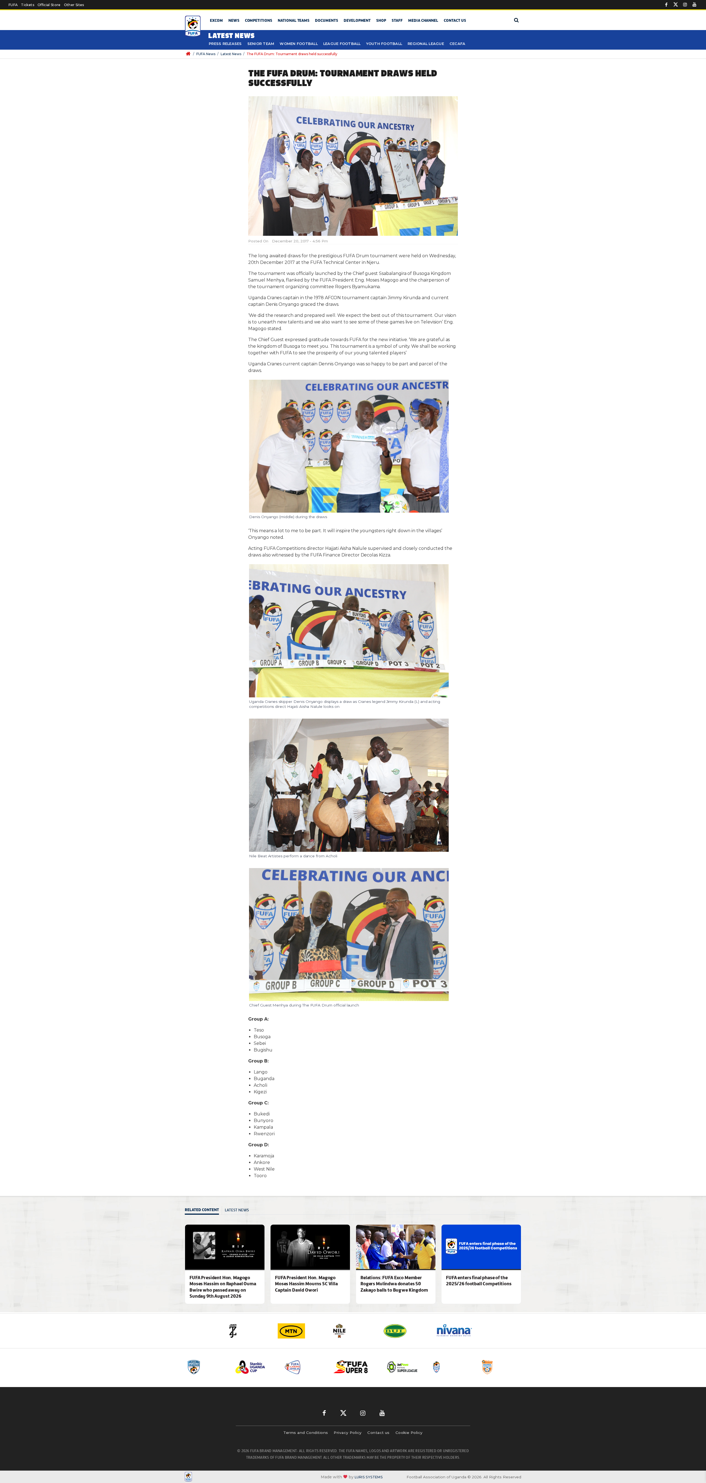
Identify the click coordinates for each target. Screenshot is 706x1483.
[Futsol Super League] (354, 1367)
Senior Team (260, 44)
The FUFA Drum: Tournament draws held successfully (292, 54)
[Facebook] (666, 5)
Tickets (27, 5)
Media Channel (423, 20)
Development (357, 20)
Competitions (258, 20)
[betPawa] (458, 1331)
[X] (675, 5)
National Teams (293, 20)
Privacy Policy (348, 1432)
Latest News (231, 54)
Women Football (299, 44)
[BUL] (353, 1331)
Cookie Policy (409, 1432)
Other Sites (74, 5)
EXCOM (216, 20)
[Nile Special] (300, 1331)
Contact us (455, 20)
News (233, 20)
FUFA (13, 5)
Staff (397, 20)
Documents (326, 20)
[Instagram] (685, 5)
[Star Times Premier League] (452, 1367)
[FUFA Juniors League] (255, 1367)
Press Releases (225, 44)
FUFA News (205, 54)
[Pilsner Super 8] (305, 1367)
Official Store (49, 5)
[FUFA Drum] (403, 1367)
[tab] (203, 1210)
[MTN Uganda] (248, 1331)
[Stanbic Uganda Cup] (206, 1367)
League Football (342, 44)
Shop (381, 20)
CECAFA (458, 44)
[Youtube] (694, 5)
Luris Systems (369, 1477)
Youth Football (384, 44)
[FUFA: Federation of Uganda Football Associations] (194, 26)
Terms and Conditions (305, 1432)
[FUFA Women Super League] (501, 1367)
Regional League (426, 44)
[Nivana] (405, 1331)
